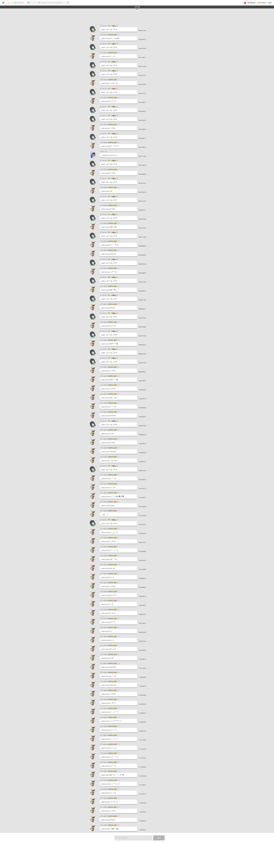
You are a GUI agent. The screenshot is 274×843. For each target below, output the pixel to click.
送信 (158, 838)
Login (270, 3)
